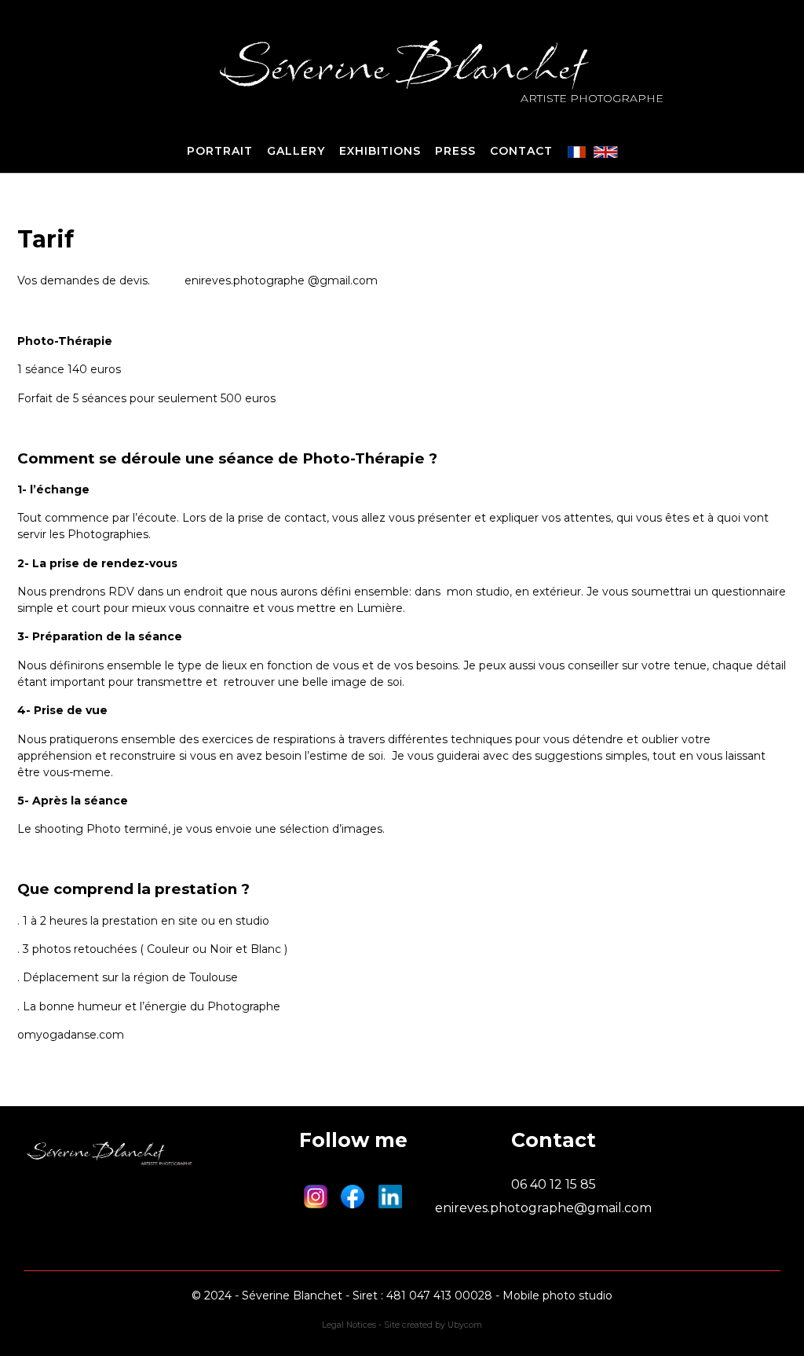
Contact (521, 151)
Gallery (296, 151)
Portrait (220, 151)
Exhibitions (380, 151)
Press (455, 151)
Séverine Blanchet (402, 65)
